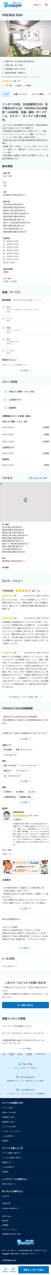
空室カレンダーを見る (34, 1269)
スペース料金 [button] (37, 94)
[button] (25, 38)
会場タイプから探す (9, 1112)
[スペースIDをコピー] (10, 853)
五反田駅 (29, 1054)
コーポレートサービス (10, 1131)
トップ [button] (5, 94)
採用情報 (5, 1225)
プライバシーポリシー (10, 1229)
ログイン (37, 4)
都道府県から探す (8, 1122)
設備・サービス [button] (20, 94)
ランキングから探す (9, 1126)
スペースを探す (7, 1108)
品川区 (20, 1054)
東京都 (11, 1054)
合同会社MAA (18, 812)
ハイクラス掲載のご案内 (10, 1157)
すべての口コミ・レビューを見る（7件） (24, 697)
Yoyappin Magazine (9, 1208)
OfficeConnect (7, 1184)
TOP (3, 1054)
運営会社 (5, 1220)
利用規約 (5, 1141)
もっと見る (24, 370)
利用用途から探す (8, 1117)
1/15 (45, 52)
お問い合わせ (27, 1005)
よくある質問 (7, 1136)
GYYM (4, 1196)
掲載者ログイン (7, 1162)
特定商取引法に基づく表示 (11, 1234)
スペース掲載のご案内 (10, 1153)
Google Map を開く (40, 478)
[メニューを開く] (46, 4)
